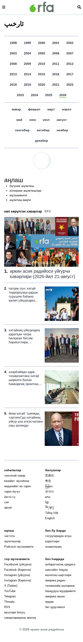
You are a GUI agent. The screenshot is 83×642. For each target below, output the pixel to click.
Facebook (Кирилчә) (17, 569)
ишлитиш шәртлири (58, 575)
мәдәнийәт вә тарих (17, 486)
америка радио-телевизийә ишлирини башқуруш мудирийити (60, 586)
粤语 (48, 481)
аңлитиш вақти (20, 200)
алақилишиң (53, 546)
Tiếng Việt (51, 513)
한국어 (49, 491)
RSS (7, 607)
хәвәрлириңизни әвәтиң (20, 617)
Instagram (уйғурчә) (17, 575)
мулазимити (18, 195)
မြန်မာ (49, 486)
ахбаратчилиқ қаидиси (60, 564)
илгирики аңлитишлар (25, 190)
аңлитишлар (12, 541)
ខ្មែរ (47, 502)
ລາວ (47, 497)
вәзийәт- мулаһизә (16, 481)
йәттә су (9, 497)
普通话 (49, 475)
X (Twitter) (10, 585)
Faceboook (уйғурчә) (17, 564)
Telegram (10, 596)
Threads (9, 601)
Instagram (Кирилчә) (17, 580)
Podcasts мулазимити (18, 546)
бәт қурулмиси (55, 607)
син (6, 502)
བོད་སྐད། (49, 507)
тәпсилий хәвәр (14, 475)
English (50, 518)
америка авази (55, 596)
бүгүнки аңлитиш (22, 186)
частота (9, 536)
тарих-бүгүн (12, 491)
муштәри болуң (14, 612)
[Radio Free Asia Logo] (42, 7)
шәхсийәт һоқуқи (56, 569)
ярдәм (49, 601)
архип (8, 507)
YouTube (9, 591)
